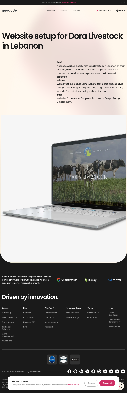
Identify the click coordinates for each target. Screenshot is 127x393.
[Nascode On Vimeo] (117, 371)
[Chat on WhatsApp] (120, 386)
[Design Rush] (52, 359)
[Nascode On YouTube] (123, 371)
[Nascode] (9, 10)
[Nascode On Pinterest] (99, 371)
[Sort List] (75, 359)
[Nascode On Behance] (105, 371)
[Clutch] (63, 359)
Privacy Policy (73, 385)
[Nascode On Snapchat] (111, 371)
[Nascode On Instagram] (75, 371)
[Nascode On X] (87, 371)
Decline (91, 383)
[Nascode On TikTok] (93, 371)
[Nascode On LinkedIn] (81, 371)
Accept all (107, 383)
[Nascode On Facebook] (69, 371)
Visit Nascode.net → (70, 2)
